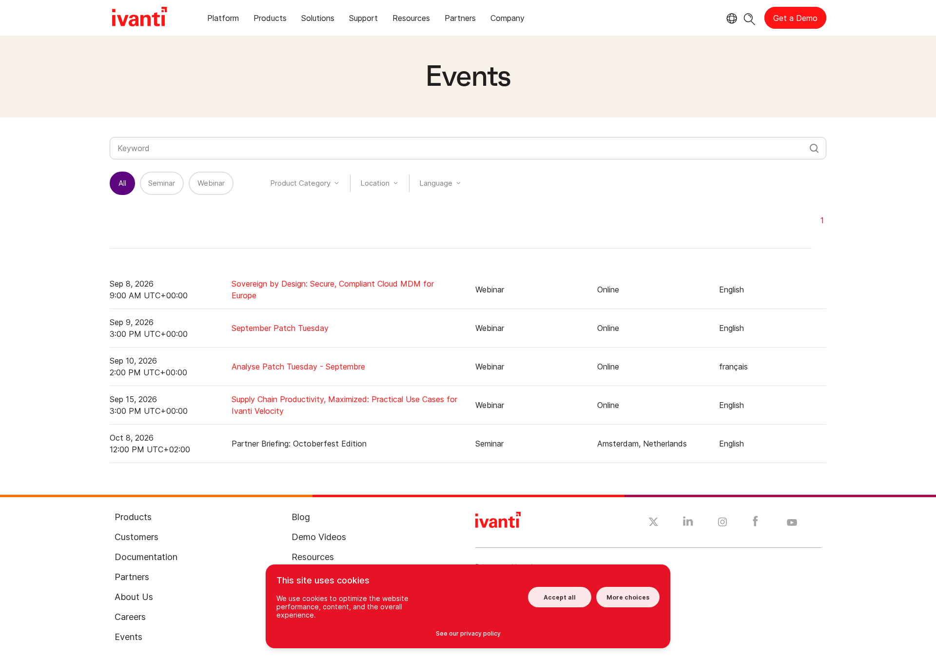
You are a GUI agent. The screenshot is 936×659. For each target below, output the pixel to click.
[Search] (749, 17)
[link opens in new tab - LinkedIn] (688, 523)
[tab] (223, 19)
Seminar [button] (161, 183)
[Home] (139, 18)
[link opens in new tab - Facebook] (755, 523)
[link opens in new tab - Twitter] (653, 523)
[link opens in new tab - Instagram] (722, 523)
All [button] (122, 183)
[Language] (730, 18)
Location (375, 183)
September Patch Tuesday (280, 328)
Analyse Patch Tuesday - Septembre (298, 366)
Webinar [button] (211, 183)
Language (435, 183)
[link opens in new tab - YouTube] (792, 523)
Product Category (300, 183)
